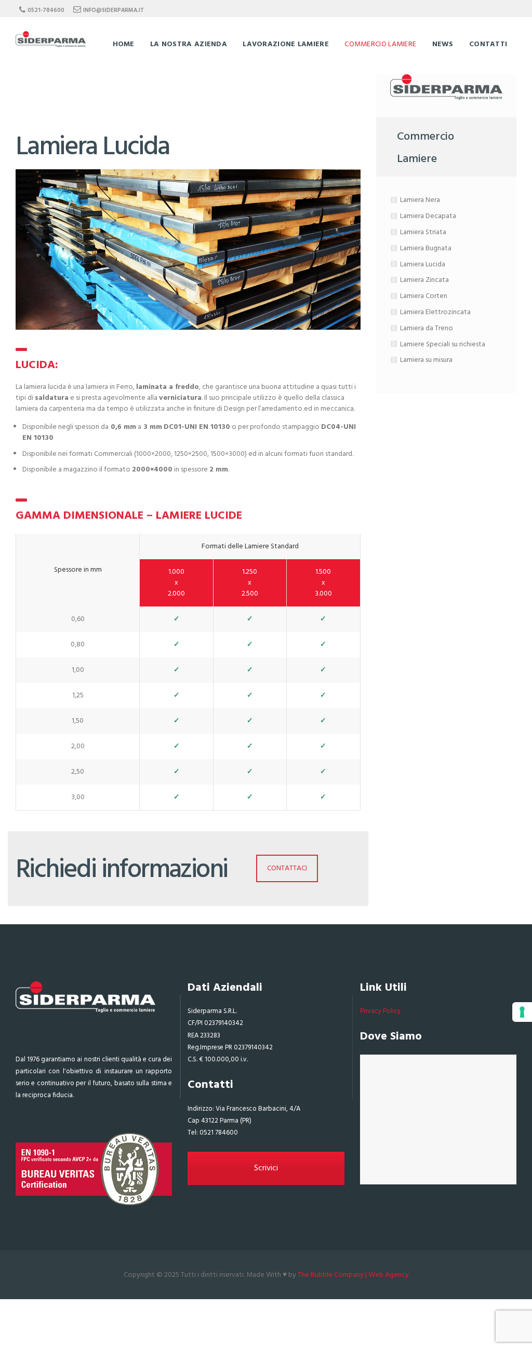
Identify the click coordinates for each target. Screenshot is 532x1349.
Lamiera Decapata (428, 216)
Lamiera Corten (423, 296)
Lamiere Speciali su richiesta (442, 344)
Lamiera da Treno (426, 328)
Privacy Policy (380, 1011)
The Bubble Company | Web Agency (353, 1275)
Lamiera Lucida (422, 265)
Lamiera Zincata (424, 280)
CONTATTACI (287, 868)
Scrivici (266, 1168)
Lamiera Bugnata (425, 248)
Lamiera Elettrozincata (435, 312)
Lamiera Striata (423, 232)
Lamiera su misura (426, 360)
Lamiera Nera (420, 200)
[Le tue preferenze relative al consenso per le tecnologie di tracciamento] (522, 1012)
